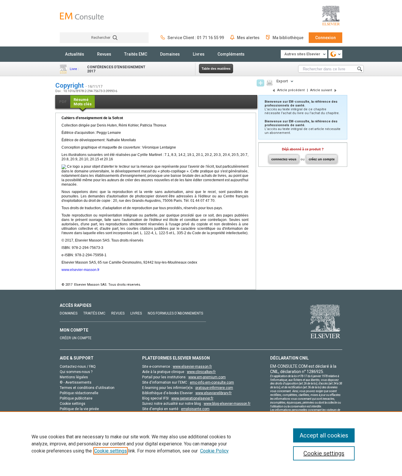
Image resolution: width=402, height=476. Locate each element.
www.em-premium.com (207, 377)
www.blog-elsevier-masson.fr (227, 404)
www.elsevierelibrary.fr (213, 393)
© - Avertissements (76, 382)
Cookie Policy (214, 451)
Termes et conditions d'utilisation (87, 388)
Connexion (325, 37)
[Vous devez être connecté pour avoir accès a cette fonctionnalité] (260, 82)
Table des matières (216, 68)
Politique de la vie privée (79, 409)
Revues (104, 54)
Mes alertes (248, 37)
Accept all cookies (324, 435)
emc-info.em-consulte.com (212, 382)
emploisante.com (195, 409)
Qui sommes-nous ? (76, 372)
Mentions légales (74, 377)
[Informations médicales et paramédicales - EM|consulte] (82, 16)
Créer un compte (76, 338)
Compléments (231, 54)
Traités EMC (135, 54)
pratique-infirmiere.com (214, 388)
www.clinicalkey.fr (201, 372)
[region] (201, 443)
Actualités (74, 54)
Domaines (170, 54)
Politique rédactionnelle (79, 393)
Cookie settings (110, 451)
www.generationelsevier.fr (192, 398)
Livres (199, 54)
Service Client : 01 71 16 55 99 (195, 37)
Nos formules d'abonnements (175, 313)
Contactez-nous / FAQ (78, 367)
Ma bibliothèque (288, 37)
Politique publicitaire (76, 398)
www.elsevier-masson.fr (80, 270)
